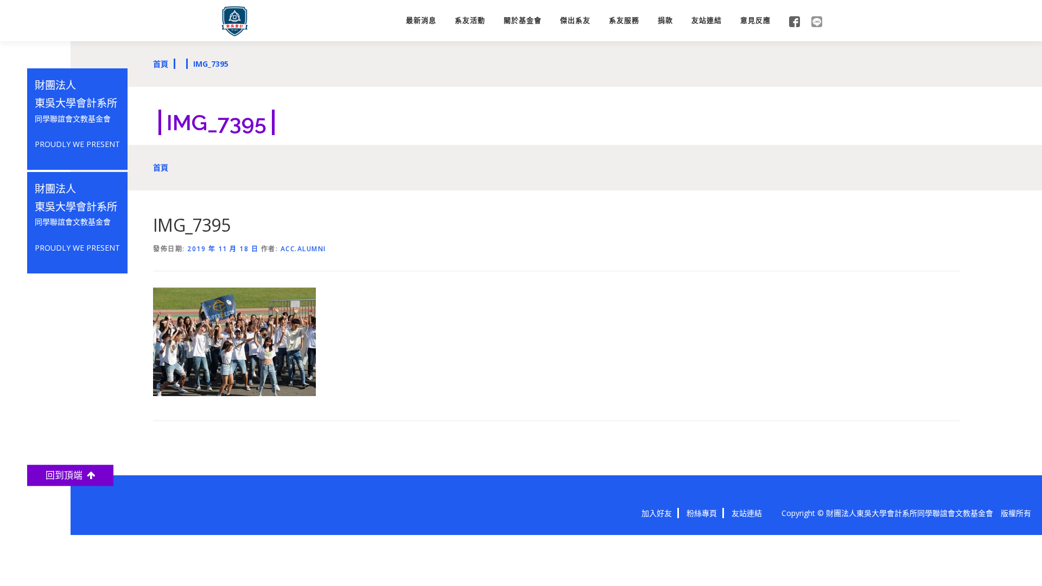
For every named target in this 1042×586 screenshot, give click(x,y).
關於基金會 (523, 20)
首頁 (160, 64)
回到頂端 (66, 475)
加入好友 (656, 513)
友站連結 (706, 20)
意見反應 (755, 20)
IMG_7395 (210, 64)
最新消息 (421, 20)
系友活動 (470, 20)
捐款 (665, 20)
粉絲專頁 (702, 513)
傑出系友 (575, 20)
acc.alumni (303, 248)
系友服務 (624, 20)
